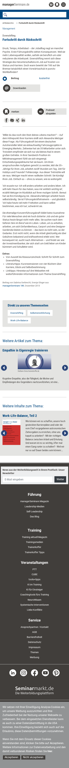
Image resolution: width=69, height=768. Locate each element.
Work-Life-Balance (19, 320)
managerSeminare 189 (13, 285)
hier (50, 751)
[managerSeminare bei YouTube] (45, 672)
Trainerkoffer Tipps (34, 552)
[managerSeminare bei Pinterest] (56, 672)
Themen (34, 652)
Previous (4, 368)
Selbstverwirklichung (40, 313)
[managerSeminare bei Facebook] (34, 672)
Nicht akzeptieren (33, 757)
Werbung (34, 657)
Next (65, 368)
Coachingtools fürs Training (34, 594)
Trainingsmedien (34, 542)
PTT (34, 569)
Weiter (60, 479)
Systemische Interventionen (34, 604)
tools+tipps (34, 579)
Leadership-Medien (34, 506)
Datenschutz (34, 642)
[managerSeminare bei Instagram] (23, 672)
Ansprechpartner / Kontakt (35, 627)
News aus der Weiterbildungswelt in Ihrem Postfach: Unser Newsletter (34, 472)
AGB (34, 632)
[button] (21, 88)
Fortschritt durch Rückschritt (32, 23)
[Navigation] (63, 5)
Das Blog (34, 516)
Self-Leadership (34, 511)
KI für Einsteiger (34, 589)
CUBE (35, 574)
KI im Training (34, 584)
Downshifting (16, 313)
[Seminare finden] (34, 690)
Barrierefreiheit (34, 637)
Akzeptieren (11, 757)
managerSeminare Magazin (34, 501)
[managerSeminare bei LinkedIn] (13, 672)
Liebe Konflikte (34, 609)
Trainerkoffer (34, 547)
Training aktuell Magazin (34, 537)
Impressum (34, 647)
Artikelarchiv (8, 23)
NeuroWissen (34, 599)
